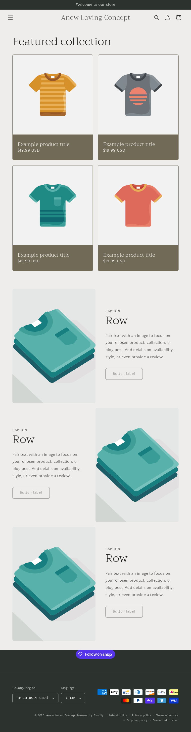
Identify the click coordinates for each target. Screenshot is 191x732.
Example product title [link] (44, 144)
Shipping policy (137, 720)
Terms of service (167, 715)
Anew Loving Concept (61, 715)
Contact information (166, 720)
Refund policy (117, 715)
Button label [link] (124, 374)
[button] (10, 17)
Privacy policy (141, 715)
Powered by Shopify (90, 715)
